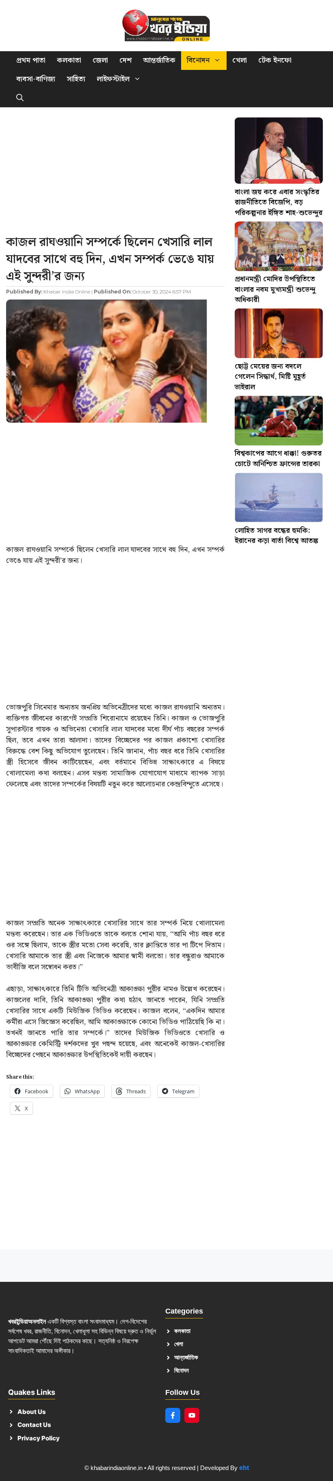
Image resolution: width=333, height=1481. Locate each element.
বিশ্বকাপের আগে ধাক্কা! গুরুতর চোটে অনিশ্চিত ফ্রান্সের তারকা (278, 458)
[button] (20, 98)
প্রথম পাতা (30, 60)
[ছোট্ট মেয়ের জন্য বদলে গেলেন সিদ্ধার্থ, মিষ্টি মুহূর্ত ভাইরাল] (279, 334)
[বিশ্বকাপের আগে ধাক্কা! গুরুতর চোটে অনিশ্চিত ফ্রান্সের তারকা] (279, 422)
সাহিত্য (76, 79)
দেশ (125, 60)
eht (244, 1467)
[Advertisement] (115, 173)
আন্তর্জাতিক (159, 60)
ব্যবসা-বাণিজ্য (35, 79)
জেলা (100, 60)
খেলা (239, 60)
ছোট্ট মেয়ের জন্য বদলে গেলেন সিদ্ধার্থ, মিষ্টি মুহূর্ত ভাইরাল (270, 376)
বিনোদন (198, 60)
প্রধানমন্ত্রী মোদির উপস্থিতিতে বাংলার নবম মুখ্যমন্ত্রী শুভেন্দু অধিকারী (275, 289)
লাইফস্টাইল (113, 79)
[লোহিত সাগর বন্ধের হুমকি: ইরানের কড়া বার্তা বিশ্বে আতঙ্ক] (279, 499)
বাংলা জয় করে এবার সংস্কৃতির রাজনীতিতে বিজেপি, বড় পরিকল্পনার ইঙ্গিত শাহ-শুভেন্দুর (278, 202)
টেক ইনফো (275, 60)
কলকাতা (69, 60)
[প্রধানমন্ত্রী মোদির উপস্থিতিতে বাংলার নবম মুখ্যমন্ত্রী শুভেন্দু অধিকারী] (279, 247)
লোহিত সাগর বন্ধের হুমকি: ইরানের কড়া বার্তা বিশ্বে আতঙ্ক (276, 536)
